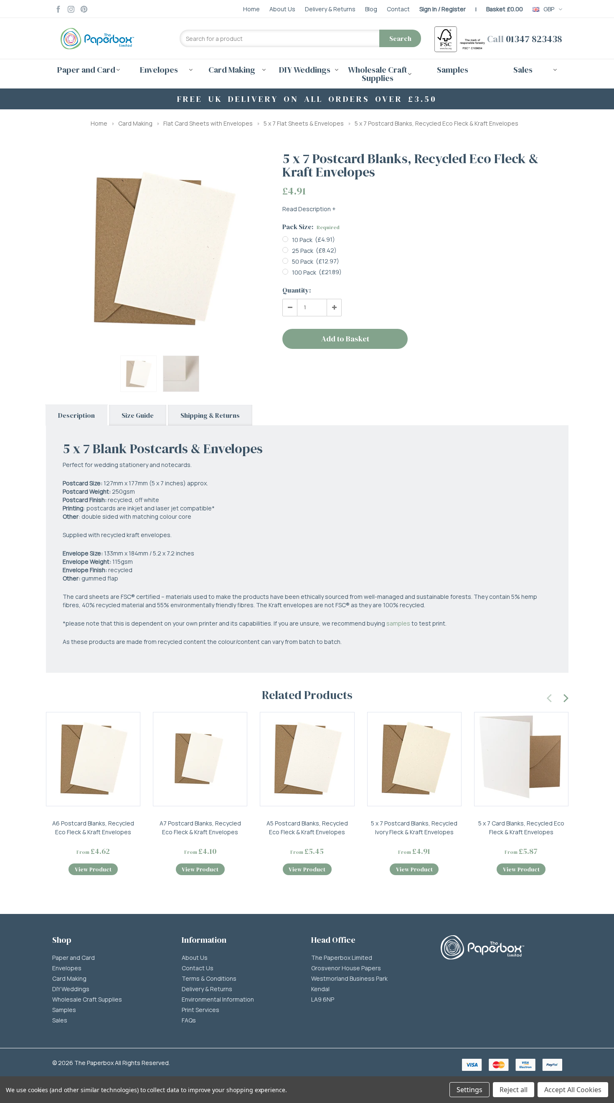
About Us (195, 958)
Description (76, 415)
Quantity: (296, 290)
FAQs (189, 1020)
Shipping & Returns (210, 415)
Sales (59, 1020)
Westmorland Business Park (349, 978)
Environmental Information (218, 999)
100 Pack (304, 272)
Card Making (135, 123)
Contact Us (197, 968)
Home (99, 123)
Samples (452, 70)
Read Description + (309, 209)
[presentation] (550, 697)
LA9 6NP (322, 999)
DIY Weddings (70, 989)
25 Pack (302, 251)
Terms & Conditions (209, 978)
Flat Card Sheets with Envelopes (208, 123)
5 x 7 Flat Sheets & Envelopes (304, 123)
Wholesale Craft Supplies (87, 999)
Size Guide (138, 415)
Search (400, 38)
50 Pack (302, 261)
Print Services (200, 1010)
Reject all (514, 1089)
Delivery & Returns (207, 989)
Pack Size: (311, 226)
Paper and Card (73, 958)
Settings (469, 1089)
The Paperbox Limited (341, 958)
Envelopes (66, 968)
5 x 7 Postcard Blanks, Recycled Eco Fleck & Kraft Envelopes (436, 123)
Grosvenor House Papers (346, 968)
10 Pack (302, 240)
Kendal (320, 989)
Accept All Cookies (572, 1089)
